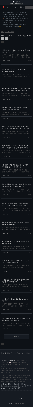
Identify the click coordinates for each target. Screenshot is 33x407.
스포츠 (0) (13, 36)
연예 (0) (19, 36)
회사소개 (3, 353)
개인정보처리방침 (20, 353)
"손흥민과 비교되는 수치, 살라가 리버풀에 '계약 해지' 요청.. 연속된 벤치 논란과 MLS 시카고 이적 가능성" (15, 129)
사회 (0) (23, 36)
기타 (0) (28, 36)
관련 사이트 (21, 398)
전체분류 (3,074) (5, 36)
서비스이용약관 (11, 353)
